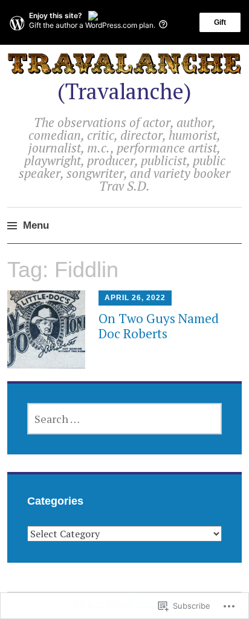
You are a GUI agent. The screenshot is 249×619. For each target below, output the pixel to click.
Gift (220, 22)
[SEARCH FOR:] (124, 418)
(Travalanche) (124, 91)
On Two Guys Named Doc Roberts (159, 326)
